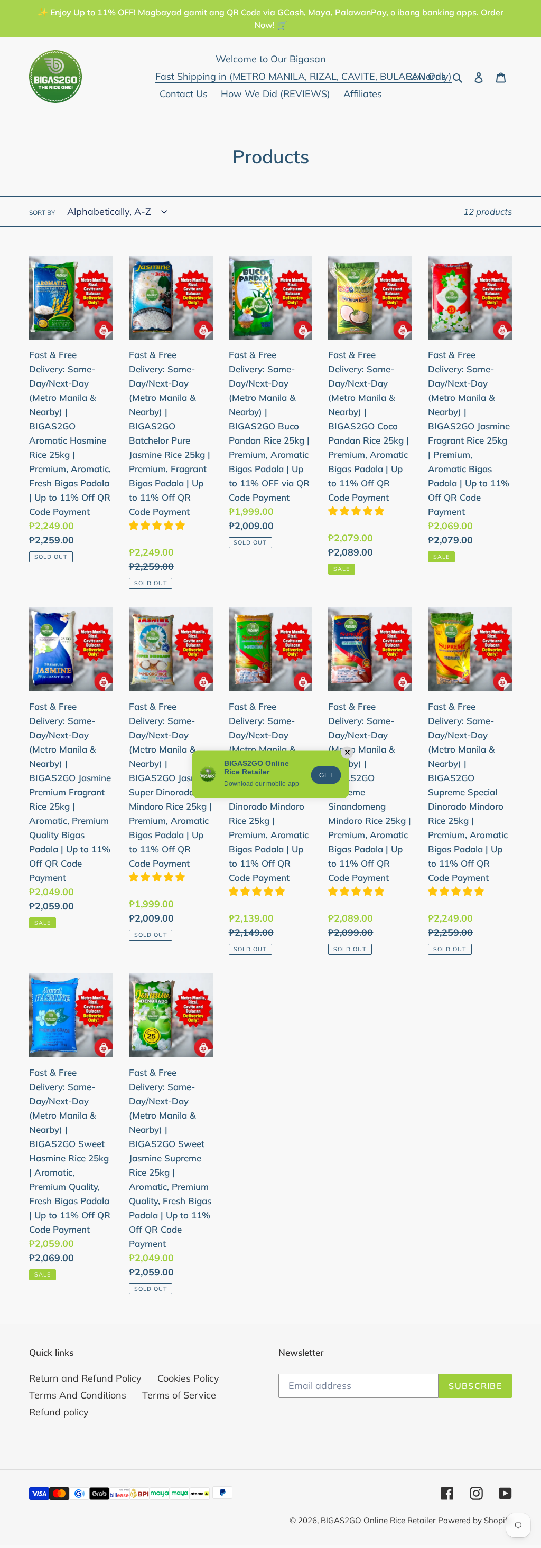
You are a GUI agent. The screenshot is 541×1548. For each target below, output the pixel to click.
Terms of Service (179, 1395)
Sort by (42, 213)
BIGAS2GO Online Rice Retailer (378, 1520)
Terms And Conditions (77, 1395)
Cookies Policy (188, 1378)
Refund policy (59, 1412)
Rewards (426, 76)
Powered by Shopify (475, 1520)
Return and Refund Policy (85, 1378)
